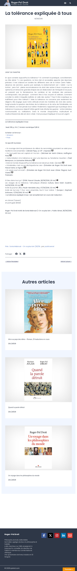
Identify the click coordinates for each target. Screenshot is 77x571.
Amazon (10, 135)
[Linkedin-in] (63, 535)
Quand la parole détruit (16, 407)
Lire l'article (12, 343)
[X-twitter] (50, 535)
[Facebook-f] (43, 535)
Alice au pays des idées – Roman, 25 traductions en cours (28, 339)
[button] (65, 3)
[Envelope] (69, 535)
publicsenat (49, 246)
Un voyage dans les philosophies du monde (23, 475)
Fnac (8, 137)
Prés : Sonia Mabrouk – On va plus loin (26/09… (23, 246)
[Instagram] (56, 535)
